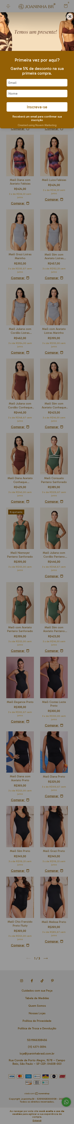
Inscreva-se (37, 107)
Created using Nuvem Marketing (37, 125)
